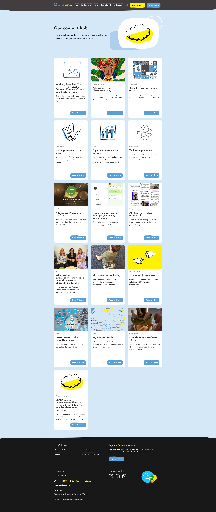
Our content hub (88, 452)
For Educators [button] (118, 5)
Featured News (98, 84)
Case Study (133, 84)
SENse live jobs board (90, 454)
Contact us (86, 449)
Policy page (57, 499)
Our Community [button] (86, 5)
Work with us (60, 454)
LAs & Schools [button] (106, 5)
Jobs (77, 5)
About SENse (60, 449)
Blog (94, 209)
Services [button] (96, 5)
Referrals (58, 452)
